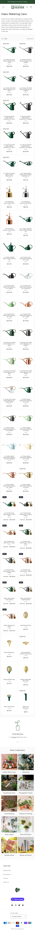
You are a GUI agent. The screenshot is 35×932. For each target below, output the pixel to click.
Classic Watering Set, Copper (9, 626)
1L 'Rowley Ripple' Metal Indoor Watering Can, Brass (26, 486)
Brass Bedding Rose (25, 625)
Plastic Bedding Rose (9, 679)
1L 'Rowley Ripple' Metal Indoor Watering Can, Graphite (9, 429)
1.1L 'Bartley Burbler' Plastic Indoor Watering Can (9, 259)
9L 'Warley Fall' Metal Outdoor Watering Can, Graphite (26, 61)
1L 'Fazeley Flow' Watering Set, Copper (26, 570)
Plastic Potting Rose (9, 706)
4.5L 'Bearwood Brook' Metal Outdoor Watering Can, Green (9, 146)
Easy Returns (7, 874)
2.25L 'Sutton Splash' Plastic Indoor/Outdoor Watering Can (26, 175)
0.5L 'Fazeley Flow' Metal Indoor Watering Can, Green (26, 259)
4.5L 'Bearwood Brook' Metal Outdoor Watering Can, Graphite (25, 146)
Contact (5, 878)
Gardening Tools (9, 793)
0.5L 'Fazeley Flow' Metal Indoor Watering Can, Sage (9, 315)
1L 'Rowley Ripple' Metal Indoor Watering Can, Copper (9, 486)
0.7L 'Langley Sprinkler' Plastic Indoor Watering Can (25, 230)
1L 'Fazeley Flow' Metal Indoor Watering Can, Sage (9, 372)
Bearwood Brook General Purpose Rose (26, 653)
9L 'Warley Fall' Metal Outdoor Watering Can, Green (9, 61)
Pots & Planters (25, 834)
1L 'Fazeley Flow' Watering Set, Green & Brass (26, 543)
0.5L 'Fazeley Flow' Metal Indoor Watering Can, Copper (26, 315)
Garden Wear (9, 855)
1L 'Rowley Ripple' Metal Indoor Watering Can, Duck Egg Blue (9, 457)
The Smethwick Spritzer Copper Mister (9, 229)
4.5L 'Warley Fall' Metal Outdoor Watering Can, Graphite (26, 89)
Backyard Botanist (19, 928)
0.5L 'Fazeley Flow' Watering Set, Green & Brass (9, 514)
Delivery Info (7, 870)
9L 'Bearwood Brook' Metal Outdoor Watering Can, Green (9, 118)
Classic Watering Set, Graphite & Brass (26, 599)
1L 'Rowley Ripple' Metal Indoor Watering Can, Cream (26, 457)
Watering (25, 772)
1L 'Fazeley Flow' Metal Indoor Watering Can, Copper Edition (9, 401)
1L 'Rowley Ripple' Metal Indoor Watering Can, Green (26, 401)
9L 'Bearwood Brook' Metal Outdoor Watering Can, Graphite (25, 118)
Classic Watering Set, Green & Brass (9, 599)
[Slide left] (14, 742)
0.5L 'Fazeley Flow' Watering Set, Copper (9, 542)
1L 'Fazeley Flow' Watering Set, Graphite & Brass (9, 571)
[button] (3, 7)
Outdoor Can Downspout (25, 707)
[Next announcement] (32, 2)
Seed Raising (9, 814)
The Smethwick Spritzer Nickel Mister (25, 202)
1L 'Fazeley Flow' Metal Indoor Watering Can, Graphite (26, 344)
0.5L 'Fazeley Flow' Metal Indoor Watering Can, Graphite (9, 287)
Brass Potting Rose (9, 652)
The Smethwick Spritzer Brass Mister (9, 202)
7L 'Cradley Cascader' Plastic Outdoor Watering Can (9, 175)
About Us (6, 882)
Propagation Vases (26, 793)
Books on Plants (26, 855)
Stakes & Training (25, 814)
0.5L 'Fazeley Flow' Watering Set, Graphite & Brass (26, 514)
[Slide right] (21, 742)
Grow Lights (9, 834)
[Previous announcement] (3, 2)
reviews (13, 737)
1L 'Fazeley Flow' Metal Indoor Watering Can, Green (9, 344)
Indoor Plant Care (9, 772)
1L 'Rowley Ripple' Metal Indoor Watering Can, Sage (26, 429)
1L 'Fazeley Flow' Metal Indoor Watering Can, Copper (26, 372)
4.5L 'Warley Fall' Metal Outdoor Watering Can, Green (9, 89)
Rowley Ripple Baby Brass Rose (25, 680)
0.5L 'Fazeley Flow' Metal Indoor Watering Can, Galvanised (26, 287)
